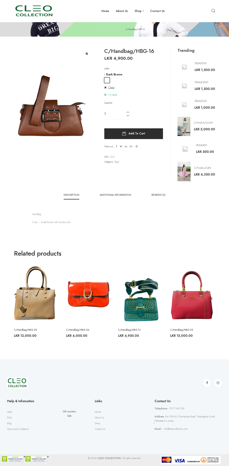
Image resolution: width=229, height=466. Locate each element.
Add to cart (137, 133)
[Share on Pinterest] (137, 146)
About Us (122, 11)
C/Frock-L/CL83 (202, 168)
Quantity (108, 103)
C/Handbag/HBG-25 (25, 330)
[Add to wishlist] (53, 271)
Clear (111, 87)
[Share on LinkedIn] (126, 146)
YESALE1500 (201, 82)
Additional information (115, 195)
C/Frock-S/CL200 (203, 122)
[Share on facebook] (116, 146)
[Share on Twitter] (121, 146)
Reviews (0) (158, 195)
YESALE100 (200, 101)
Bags (116, 162)
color (106, 68)
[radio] (107, 80)
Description (71, 195)
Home (105, 11)
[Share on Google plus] (131, 146)
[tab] (71, 194)
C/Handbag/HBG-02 (181, 330)
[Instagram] (218, 383)
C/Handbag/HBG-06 (77, 330)
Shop (138, 11)
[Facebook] (207, 383)
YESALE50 (201, 145)
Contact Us (157, 11)
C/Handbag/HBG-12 (129, 330)
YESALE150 (201, 63)
